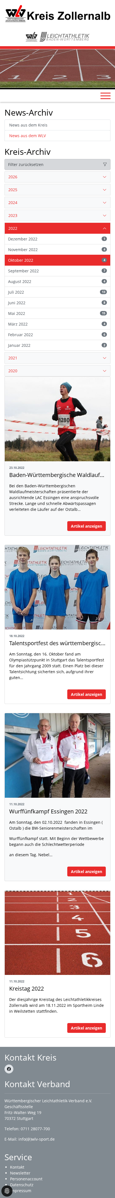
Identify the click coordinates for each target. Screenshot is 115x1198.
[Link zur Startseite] (57, 13)
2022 (12, 228)
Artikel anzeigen (86, 526)
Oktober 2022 (56, 260)
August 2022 (56, 281)
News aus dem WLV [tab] (27, 135)
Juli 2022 (56, 292)
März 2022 (56, 324)
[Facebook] (8, 1068)
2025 (12, 189)
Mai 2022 (56, 313)
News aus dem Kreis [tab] (28, 125)
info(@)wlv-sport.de (36, 1139)
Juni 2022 (56, 302)
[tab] (57, 176)
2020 (12, 370)
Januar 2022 (56, 345)
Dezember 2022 (56, 239)
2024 (12, 202)
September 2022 (56, 270)
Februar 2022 (56, 334)
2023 (12, 215)
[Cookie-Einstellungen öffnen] (7, 1191)
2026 (12, 176)
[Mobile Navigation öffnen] (105, 96)
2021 (12, 358)
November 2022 (56, 249)
